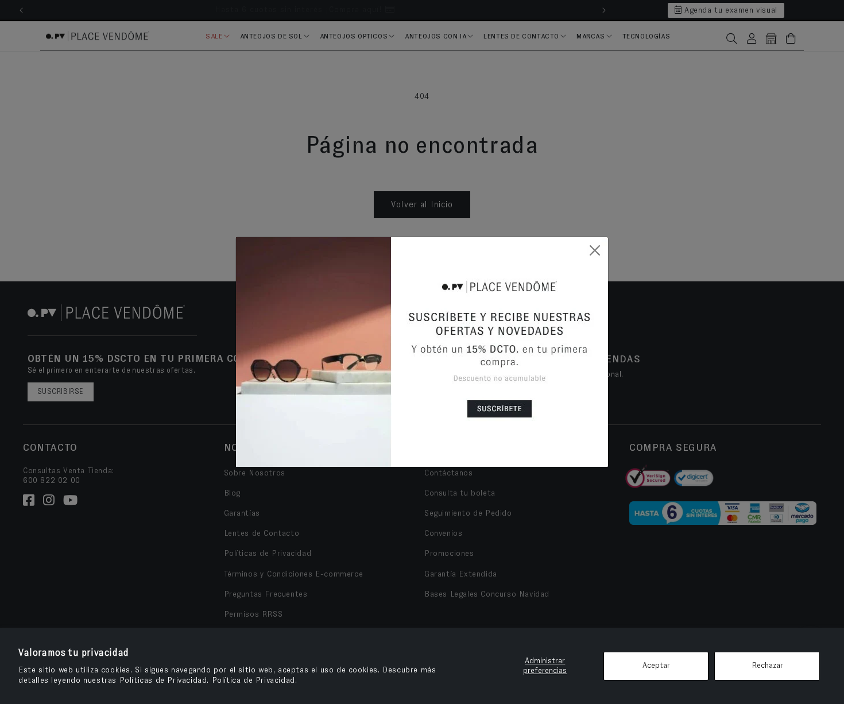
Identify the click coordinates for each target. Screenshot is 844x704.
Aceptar (656, 666)
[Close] (594, 250)
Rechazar (767, 666)
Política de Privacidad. (254, 680)
